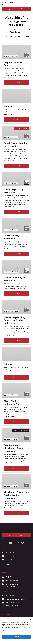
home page (24, 36)
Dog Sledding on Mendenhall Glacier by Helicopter (16, 448)
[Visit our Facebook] (10, 543)
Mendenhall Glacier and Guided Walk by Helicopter (16, 495)
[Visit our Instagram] (18, 543)
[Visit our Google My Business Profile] (14, 543)
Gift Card (8, 106)
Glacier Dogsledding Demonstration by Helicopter (14, 320)
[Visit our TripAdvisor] (22, 543)
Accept (16, 636)
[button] (30, 619)
